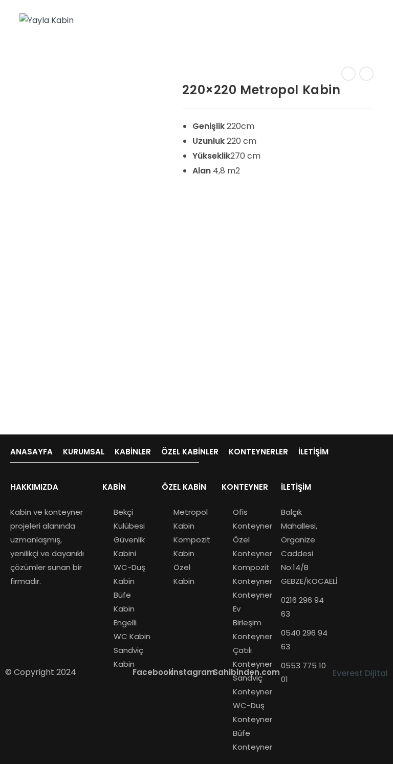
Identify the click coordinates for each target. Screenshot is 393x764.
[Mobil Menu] (370, 20)
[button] (34, 487)
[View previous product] (348, 74)
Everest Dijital (360, 673)
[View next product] (366, 74)
